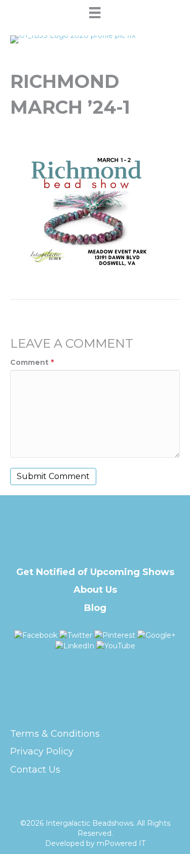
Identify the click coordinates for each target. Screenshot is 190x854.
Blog (95, 607)
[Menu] (94, 12)
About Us (95, 589)
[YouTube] (115, 645)
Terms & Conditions (55, 733)
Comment (32, 362)
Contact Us (35, 769)
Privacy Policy (41, 751)
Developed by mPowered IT (95, 843)
